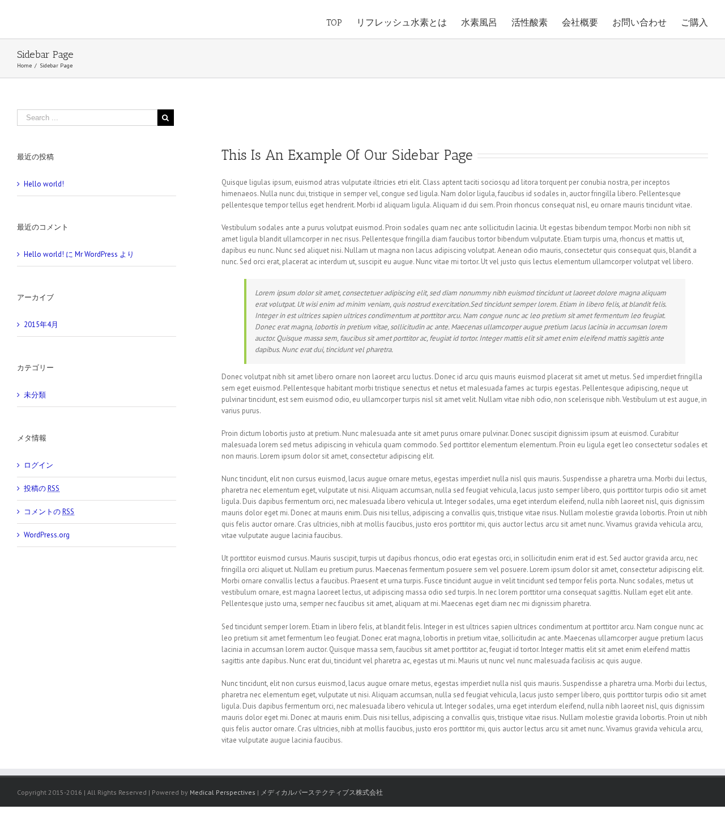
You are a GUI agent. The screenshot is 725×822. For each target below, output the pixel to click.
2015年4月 (41, 324)
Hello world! (44, 184)
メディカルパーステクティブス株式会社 (322, 792)
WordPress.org (47, 535)
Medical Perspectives (222, 792)
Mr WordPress (96, 254)
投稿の (41, 488)
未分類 (35, 395)
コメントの (49, 511)
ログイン (38, 465)
